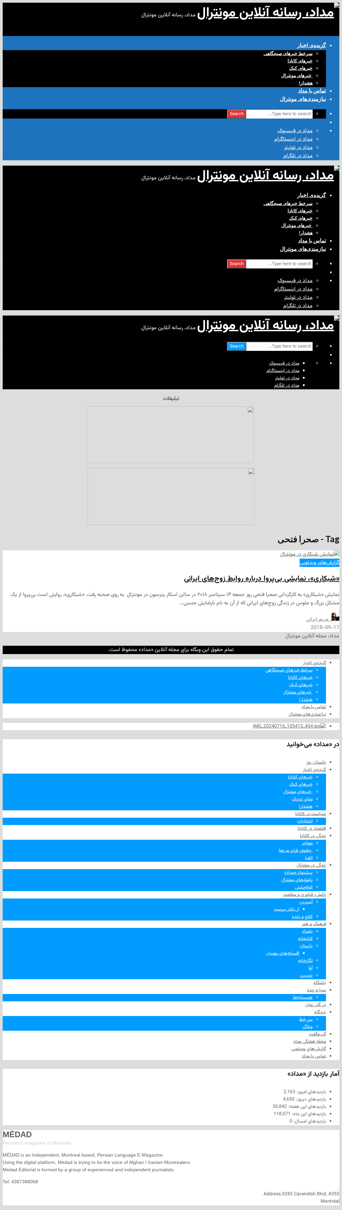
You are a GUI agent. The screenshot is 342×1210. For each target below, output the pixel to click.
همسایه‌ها (303, 997)
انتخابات (305, 821)
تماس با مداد (312, 90)
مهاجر (307, 843)
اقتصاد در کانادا (312, 828)
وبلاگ (308, 1027)
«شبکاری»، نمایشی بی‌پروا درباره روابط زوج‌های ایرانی (261, 579)
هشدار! (306, 83)
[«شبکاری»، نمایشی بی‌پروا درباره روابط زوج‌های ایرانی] (309, 554)
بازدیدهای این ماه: (308, 1114)
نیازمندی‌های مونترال (303, 99)
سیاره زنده (316, 990)
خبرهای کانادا (300, 61)
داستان (306, 946)
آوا (311, 968)
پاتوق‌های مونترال (297, 880)
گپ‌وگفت (317, 1034)
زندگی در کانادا (313, 836)
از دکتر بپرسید (286, 909)
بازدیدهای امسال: (309, 1121)
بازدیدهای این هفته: (306, 1107)
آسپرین (306, 902)
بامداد (307, 931)
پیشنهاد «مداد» (298, 872)
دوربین (306, 975)
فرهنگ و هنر (314, 924)
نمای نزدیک (302, 799)
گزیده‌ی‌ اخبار (311, 45)
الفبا (309, 858)
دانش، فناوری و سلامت (304, 894)
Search (236, 114)
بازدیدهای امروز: (310, 1092)
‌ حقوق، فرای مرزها (296, 850)
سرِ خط (306, 1019)
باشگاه (320, 983)
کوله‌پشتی (304, 887)
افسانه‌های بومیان (282, 953)
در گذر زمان (315, 1005)
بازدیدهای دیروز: (310, 1099)
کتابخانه (305, 939)
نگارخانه (305, 961)
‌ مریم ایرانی (318, 619)
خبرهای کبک (301, 68)
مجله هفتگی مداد (309, 1041)
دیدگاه (320, 1012)
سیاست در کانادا (310, 814)
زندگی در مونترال (311, 865)
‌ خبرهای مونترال (297, 75)
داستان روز (316, 762)
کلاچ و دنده (302, 917)
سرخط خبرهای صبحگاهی (288, 53)
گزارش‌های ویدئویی (319, 563)
